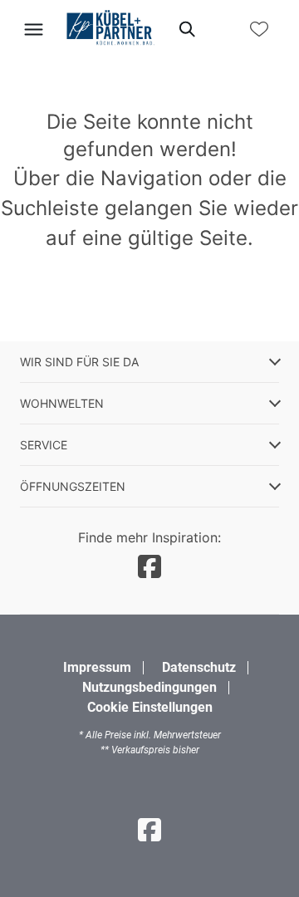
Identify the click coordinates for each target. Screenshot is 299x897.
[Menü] (33, 29)
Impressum (97, 667)
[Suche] (186, 29)
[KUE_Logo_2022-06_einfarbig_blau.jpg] (109, 29)
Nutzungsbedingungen (149, 687)
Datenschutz (199, 667)
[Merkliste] (259, 29)
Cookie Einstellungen (150, 707)
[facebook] (149, 567)
